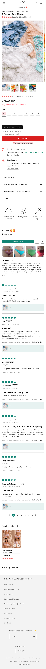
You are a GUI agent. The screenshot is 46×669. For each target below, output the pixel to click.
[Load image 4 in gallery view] (32, 88)
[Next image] (18, 545)
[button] (4, 2)
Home (3, 11)
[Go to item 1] (7, 251)
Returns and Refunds (11, 599)
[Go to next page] (36, 515)
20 (4, 118)
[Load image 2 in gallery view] (15, 88)
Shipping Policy (9, 618)
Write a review (18, 241)
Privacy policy (13, 661)
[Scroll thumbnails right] (42, 251)
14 (26, 114)
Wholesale (7, 623)
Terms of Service (10, 609)
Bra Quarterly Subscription (8, 551)
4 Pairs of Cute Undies (22, 11)
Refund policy (36, 658)
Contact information (24, 664)
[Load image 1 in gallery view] (6, 88)
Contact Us (8, 613)
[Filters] (37, 241)
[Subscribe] (34, 636)
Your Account (8, 585)
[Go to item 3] (31, 251)
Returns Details (13, 169)
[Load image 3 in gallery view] (23, 88)
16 (32, 114)
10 (14, 114)
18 (38, 114)
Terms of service (23, 661)
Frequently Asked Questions (14, 604)
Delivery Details (13, 155)
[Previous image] (14, 545)
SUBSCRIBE (10, 11)
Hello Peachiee (15, 658)
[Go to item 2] (19, 251)
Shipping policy (34, 661)
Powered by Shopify (24, 658)
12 (20, 114)
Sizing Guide (8, 594)
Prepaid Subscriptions (12, 589)
